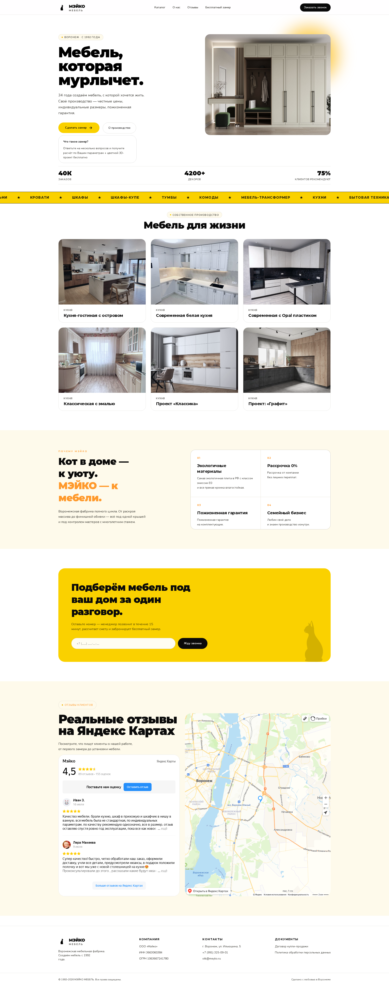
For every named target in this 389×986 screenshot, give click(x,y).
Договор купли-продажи (291, 946)
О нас (176, 7)
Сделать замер (76, 128)
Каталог (159, 7)
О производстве (119, 128)
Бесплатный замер (218, 7)
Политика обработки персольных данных (303, 952)
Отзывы (192, 7)
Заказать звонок (315, 7)
